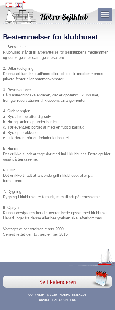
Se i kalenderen (57, 282)
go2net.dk (67, 299)
